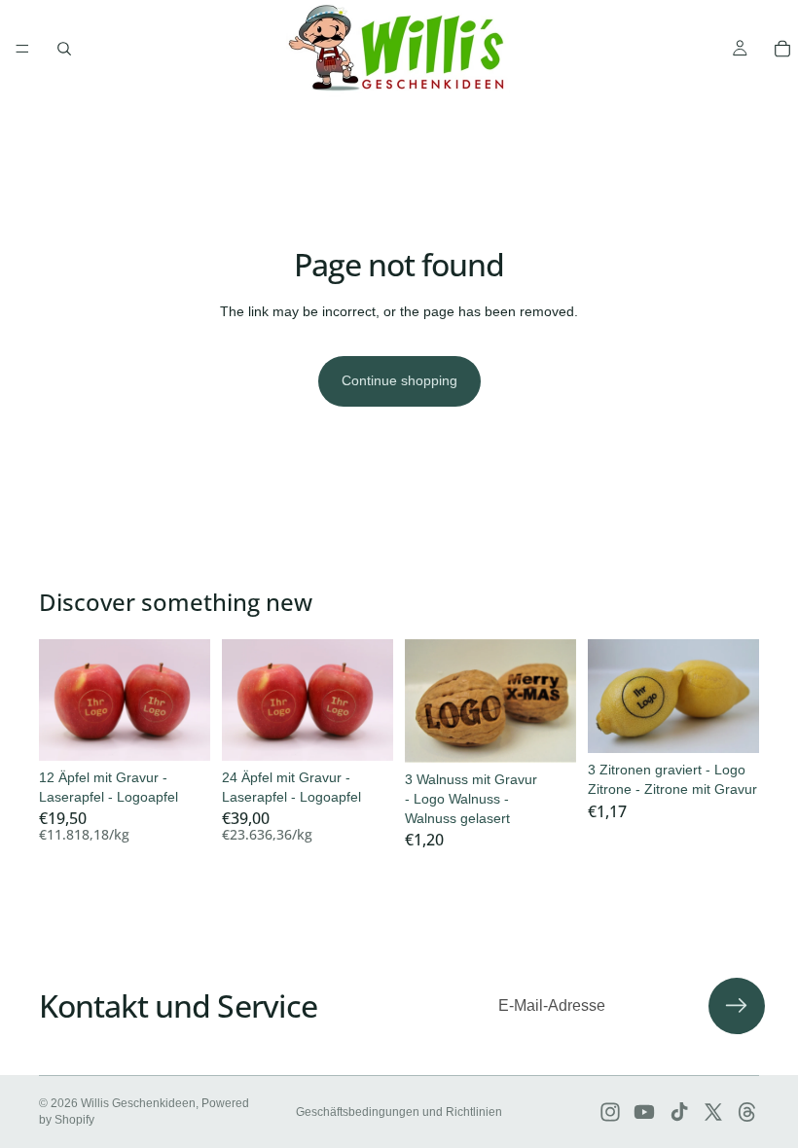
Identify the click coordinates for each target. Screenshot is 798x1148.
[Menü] (22, 48)
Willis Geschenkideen (138, 1103)
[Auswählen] (180, 730)
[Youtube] (644, 1112)
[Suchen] (64, 48)
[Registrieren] (736, 1006)
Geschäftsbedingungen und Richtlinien (399, 1112)
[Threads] (747, 1112)
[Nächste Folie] (188, 700)
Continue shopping (399, 380)
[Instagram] (610, 1112)
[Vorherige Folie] (60, 700)
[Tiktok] (679, 1112)
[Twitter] (713, 1112)
